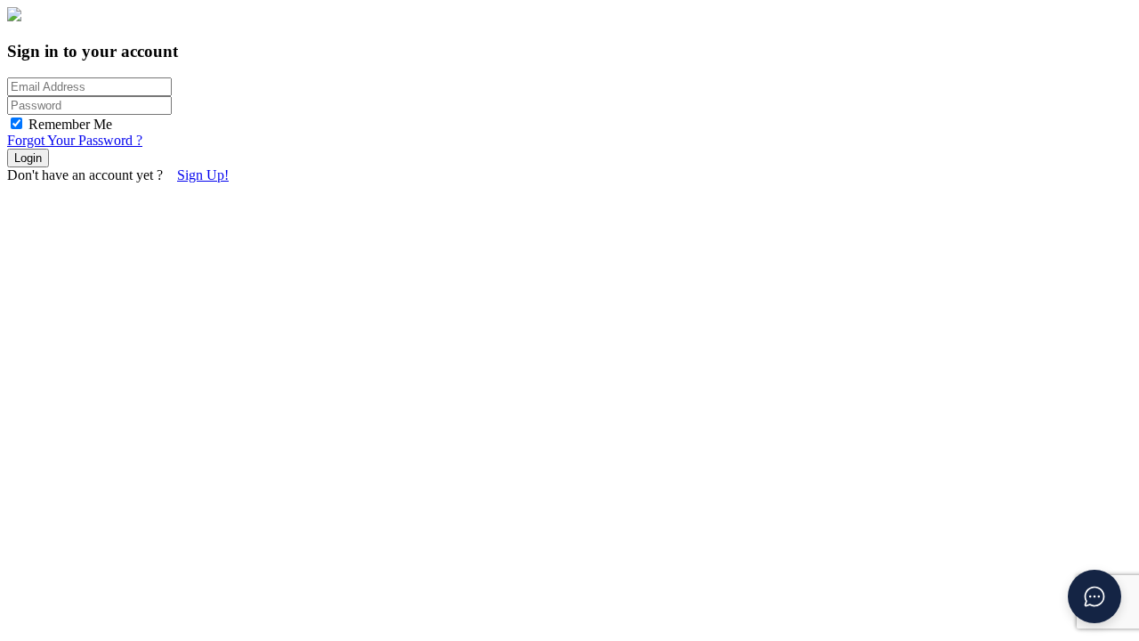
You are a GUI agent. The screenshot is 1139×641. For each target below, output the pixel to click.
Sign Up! (203, 175)
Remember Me (70, 124)
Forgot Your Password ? (74, 140)
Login (28, 158)
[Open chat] (1094, 596)
